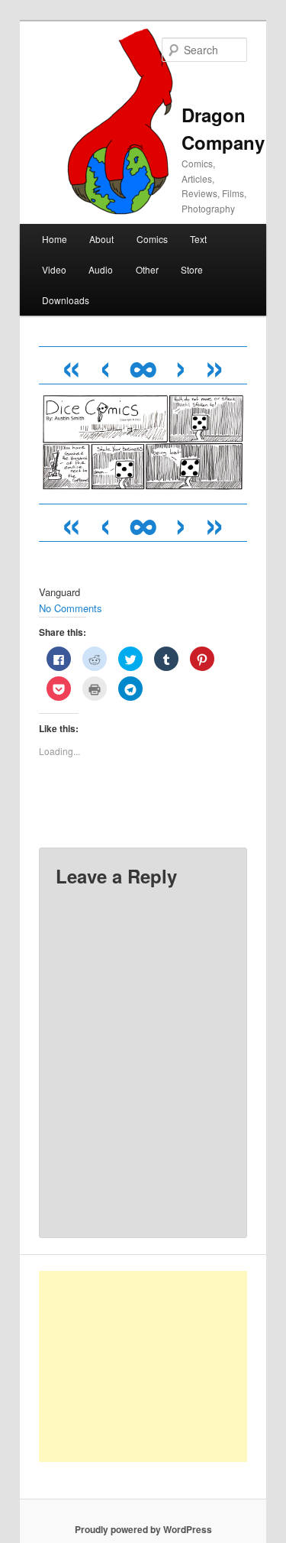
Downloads (65, 299)
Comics (152, 238)
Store (192, 269)
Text (198, 238)
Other (147, 269)
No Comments (70, 608)
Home (54, 238)
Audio (100, 269)
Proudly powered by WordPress (143, 1529)
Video (54, 269)
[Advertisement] (160, 1366)
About (101, 238)
